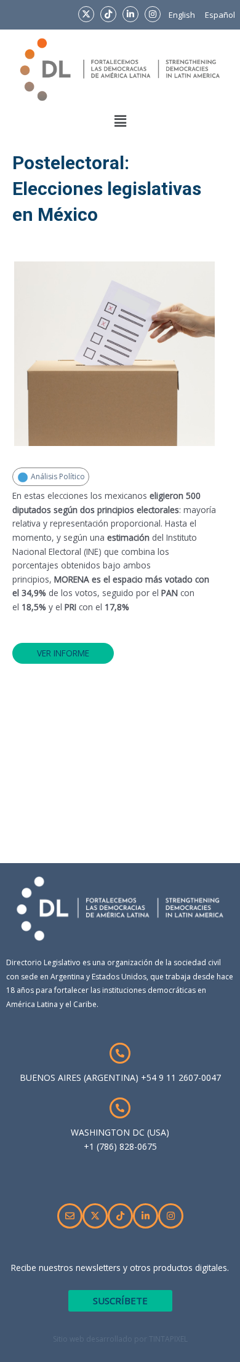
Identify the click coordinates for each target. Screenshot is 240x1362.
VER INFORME (63, 653)
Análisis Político (57, 476)
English (182, 14)
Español (220, 14)
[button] (120, 121)
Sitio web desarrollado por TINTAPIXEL (120, 1339)
